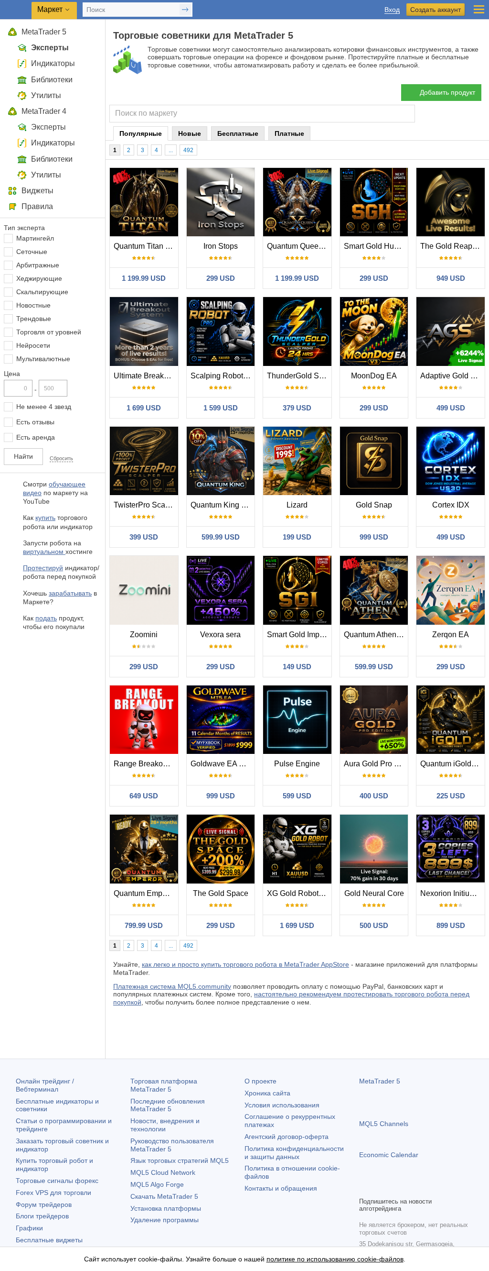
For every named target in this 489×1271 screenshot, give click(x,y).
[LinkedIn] (426, 1188)
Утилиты (46, 95)
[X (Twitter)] (395, 1188)
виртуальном (44, 551)
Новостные (33, 305)
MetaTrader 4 (43, 111)
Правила (37, 206)
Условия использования (281, 1105)
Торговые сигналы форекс (57, 1180)
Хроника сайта (267, 1093)
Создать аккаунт (435, 9)
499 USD (450, 408)
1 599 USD (220, 408)
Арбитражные (37, 265)
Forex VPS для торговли (53, 1192)
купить (45, 517)
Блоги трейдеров (42, 1216)
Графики (29, 1228)
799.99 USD (144, 925)
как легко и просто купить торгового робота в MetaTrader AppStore (245, 964)
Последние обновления (167, 1105)
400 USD (374, 796)
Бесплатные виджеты (49, 1240)
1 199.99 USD (144, 278)
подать (46, 618)
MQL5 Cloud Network (162, 1172)
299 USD (220, 278)
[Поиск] (406, 113)
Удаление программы (164, 1220)
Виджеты (37, 191)
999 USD (374, 537)
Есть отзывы (35, 422)
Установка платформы (165, 1208)
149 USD (297, 667)
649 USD (143, 796)
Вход (392, 9)
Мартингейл (35, 238)
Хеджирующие (39, 278)
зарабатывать (70, 593)
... (171, 150)
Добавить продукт (447, 92)
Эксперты (50, 48)
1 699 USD (144, 408)
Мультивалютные (43, 359)
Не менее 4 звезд (43, 406)
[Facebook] (365, 1188)
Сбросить (61, 458)
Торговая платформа (163, 1085)
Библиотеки (52, 80)
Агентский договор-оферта (286, 1136)
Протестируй (43, 568)
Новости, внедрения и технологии (165, 1125)
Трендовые (33, 318)
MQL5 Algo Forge (157, 1184)
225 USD (450, 796)
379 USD (297, 408)
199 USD (297, 537)
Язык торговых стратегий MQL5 (179, 1160)
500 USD (374, 925)
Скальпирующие (42, 292)
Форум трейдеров (44, 1204)
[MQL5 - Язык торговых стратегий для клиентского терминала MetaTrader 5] (17, 10)
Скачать (164, 1196)
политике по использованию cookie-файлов (335, 1259)
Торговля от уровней (48, 332)
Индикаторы (53, 63)
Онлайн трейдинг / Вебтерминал (45, 1085)
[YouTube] (410, 1188)
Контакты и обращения (280, 1188)
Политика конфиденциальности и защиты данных (294, 1152)
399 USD (143, 537)
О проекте (260, 1081)
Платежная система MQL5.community (172, 986)
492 (188, 150)
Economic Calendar (388, 1155)
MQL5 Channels (383, 1123)
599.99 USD (221, 537)
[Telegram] (380, 1188)
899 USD (450, 925)
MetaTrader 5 (43, 32)
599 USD (297, 796)
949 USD (450, 278)
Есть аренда (35, 437)
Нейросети (33, 345)
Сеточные (31, 251)
